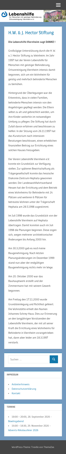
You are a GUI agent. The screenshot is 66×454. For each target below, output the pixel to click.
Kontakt (16, 393)
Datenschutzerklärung (24, 388)
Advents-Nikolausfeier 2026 (23, 430)
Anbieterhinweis (20, 384)
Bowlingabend (16, 421)
